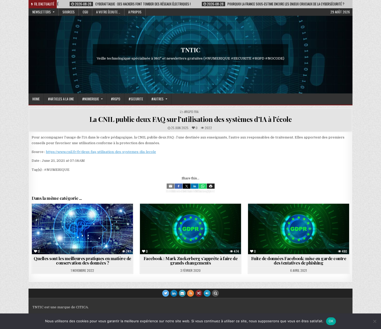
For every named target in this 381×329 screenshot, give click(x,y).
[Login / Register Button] (207, 293)
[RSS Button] (190, 293)
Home (36, 98)
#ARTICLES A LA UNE (61, 98)
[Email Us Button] (182, 293)
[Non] (374, 321)
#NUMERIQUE (90, 98)
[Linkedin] (195, 186)
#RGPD (115, 98)
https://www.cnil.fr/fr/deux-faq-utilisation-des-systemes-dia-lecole (101, 152)
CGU (85, 11)
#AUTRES (157, 98)
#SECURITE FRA (288, 216)
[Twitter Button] (165, 293)
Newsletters (41, 11)
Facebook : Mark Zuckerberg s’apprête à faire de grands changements (191, 260)
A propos (135, 11)
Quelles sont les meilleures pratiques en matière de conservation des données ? (82, 260)
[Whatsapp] (203, 186)
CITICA (82, 307)
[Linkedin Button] (174, 293)
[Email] (170, 186)
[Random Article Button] (198, 293)
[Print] (211, 186)
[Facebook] (178, 186)
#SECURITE (136, 98)
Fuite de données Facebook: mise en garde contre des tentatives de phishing (298, 260)
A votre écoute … (108, 11)
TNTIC (190, 50)
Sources (68, 11)
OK (331, 321)
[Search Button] (215, 293)
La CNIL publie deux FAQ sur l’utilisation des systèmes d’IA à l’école (190, 119)
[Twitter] (186, 186)
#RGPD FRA (191, 111)
